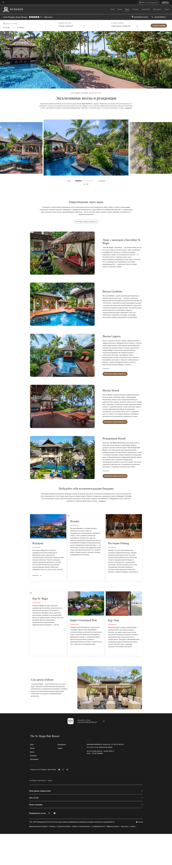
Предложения (146, 9)
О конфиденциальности (98, 826)
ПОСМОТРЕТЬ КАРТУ (141, 17)
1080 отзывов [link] (48, 17)
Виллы (127, 9)
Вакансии (52, 826)
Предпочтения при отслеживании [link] (38, 826)
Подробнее (35, 575)
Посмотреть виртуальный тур (86, 221)
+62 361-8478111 (160, 17)
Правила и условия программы (80, 826)
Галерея (166, 9)
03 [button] (87, 184)
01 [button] (84, 184)
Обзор (112, 9)
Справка (132, 826)
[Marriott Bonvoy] (165, 2)
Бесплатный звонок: (101, 751)
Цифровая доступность (113, 826)
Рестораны (135, 9)
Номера (120, 9)
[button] (149, 2)
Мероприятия (157, 9)
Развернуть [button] (128, 108)
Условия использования (63, 826)
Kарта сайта (124, 826)
